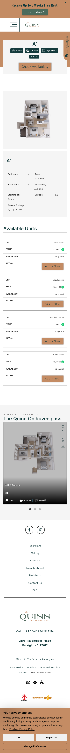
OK (18, 737)
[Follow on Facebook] (29, 530)
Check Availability (35, 67)
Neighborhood (35, 568)
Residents (35, 575)
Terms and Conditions (50, 667)
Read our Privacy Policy (22, 729)
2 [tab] (35, 509)
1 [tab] (30, 509)
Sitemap (23, 672)
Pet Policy (31, 667)
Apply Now (52, 266)
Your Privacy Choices (41, 673)
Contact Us (35, 583)
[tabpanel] (35, 463)
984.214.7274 (46, 631)
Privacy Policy (16, 667)
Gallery (35, 553)
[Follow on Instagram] (40, 530)
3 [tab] (40, 509)
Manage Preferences (35, 746)
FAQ (35, 590)
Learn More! (35, 12)
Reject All (51, 737)
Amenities (35, 560)
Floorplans (35, 545)
